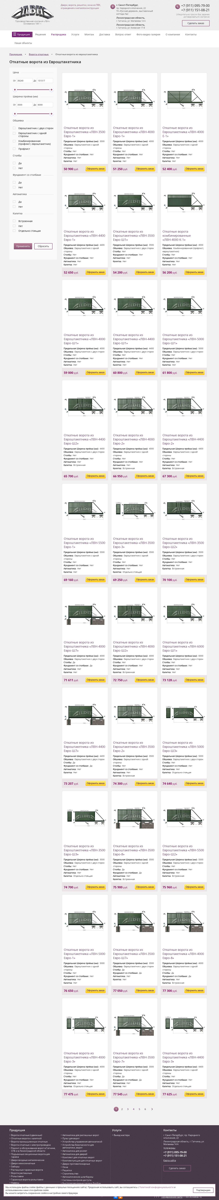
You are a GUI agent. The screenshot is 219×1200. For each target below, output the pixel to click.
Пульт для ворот (71, 1138)
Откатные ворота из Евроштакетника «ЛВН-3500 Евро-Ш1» (133, 235)
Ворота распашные (21, 1173)
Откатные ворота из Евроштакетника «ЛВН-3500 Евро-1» (84, 132)
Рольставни (17, 1176)
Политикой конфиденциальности (156, 1187)
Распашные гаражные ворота (27, 1169)
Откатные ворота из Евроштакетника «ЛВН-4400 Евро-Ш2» (84, 439)
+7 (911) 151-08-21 (195, 10)
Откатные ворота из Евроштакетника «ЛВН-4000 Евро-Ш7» (84, 646)
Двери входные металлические (27, 1160)
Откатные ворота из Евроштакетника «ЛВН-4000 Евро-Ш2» (133, 646)
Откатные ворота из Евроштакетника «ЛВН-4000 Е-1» (183, 132)
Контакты (191, 34)
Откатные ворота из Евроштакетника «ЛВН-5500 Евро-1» (84, 543)
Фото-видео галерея (148, 34)
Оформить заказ (95, 168)
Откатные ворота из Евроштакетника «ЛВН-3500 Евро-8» (133, 850)
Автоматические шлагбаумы (77, 1176)
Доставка (104, 34)
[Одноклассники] (120, 1197)
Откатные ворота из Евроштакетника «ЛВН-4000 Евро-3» (84, 1057)
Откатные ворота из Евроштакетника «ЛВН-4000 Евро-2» (133, 439)
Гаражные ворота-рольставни (27, 1179)
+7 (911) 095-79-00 (195, 5)
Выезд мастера (122, 1135)
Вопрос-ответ (123, 34)
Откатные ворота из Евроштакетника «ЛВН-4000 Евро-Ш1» (84, 339)
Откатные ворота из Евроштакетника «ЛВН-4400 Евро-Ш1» (133, 339)
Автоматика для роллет (74, 1150)
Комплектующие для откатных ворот (82, 1160)
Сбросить (43, 246)
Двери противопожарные (76, 1163)
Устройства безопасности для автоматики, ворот (78, 1146)
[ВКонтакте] (116, 1197)
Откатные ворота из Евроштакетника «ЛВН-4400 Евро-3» (183, 1057)
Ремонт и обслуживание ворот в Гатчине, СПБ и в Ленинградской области (33, 1149)
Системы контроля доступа (76, 1180)
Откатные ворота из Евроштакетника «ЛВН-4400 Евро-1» (84, 235)
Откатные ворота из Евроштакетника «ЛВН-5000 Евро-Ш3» (183, 746)
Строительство (70, 1173)
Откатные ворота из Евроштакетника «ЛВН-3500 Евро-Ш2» (183, 543)
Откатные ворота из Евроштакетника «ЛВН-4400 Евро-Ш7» (84, 746)
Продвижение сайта (171, 1196)
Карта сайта (169, 1160)
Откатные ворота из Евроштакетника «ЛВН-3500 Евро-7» (133, 1057)
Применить (23, 246)
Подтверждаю (203, 1190)
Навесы (15, 1182)
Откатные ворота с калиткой (26, 1138)
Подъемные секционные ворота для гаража (30, 1155)
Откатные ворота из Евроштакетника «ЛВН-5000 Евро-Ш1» (183, 339)
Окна (65, 1167)
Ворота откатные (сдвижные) (26, 1135)
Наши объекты (23, 43)
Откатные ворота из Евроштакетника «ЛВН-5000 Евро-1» (84, 954)
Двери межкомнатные (23, 1163)
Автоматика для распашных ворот (80, 1135)
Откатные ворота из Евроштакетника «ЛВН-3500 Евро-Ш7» (133, 954)
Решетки (67, 1170)
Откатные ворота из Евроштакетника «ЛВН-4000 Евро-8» (183, 954)
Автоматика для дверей (74, 1154)
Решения (40, 34)
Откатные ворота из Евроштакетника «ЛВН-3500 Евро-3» (133, 543)
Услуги (75, 34)
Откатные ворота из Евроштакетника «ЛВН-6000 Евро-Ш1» (183, 646)
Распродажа (58, 34)
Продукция (23, 34)
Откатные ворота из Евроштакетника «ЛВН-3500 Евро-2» (133, 746)
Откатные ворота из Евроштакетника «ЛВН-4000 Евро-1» (133, 132)
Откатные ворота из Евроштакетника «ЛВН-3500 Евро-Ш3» (84, 850)
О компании (173, 34)
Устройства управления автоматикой (82, 1141)
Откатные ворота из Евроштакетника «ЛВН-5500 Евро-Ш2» (183, 850)
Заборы (15, 1166)
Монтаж (89, 34)
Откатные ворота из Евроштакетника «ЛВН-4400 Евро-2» (183, 439)
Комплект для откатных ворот (78, 1157)
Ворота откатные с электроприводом (31, 1144)
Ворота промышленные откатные (29, 1141)
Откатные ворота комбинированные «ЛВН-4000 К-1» (177, 235)
